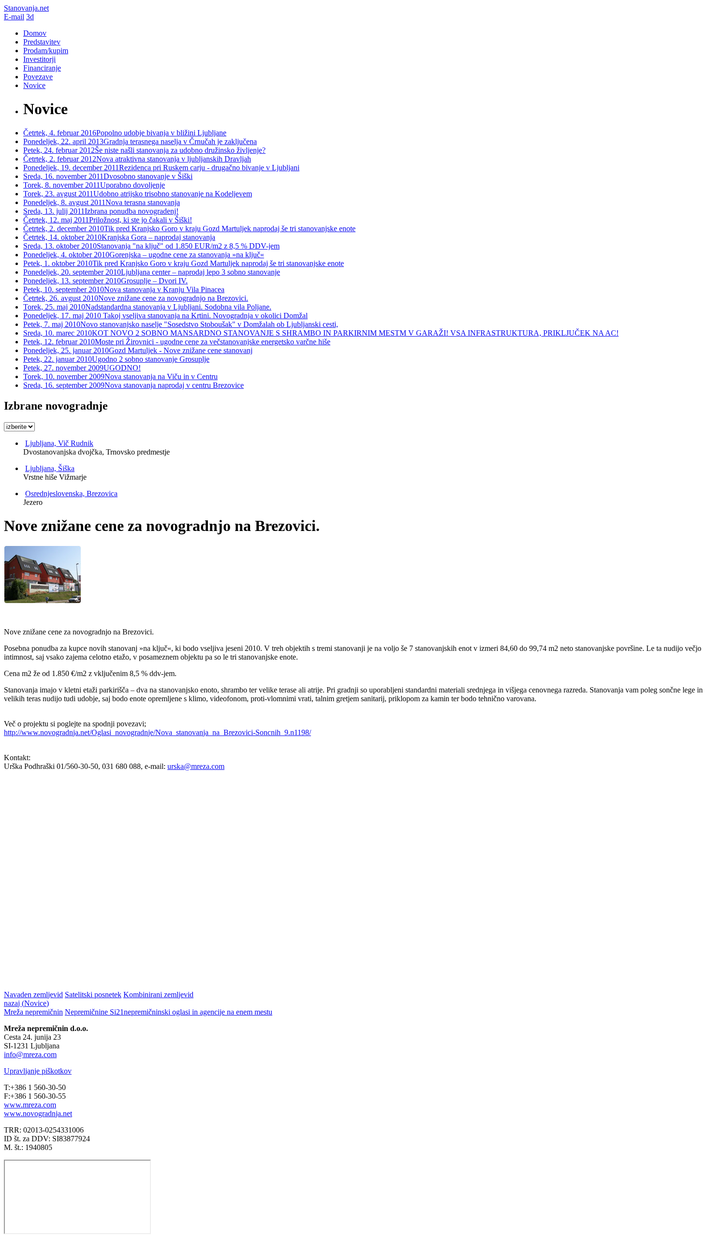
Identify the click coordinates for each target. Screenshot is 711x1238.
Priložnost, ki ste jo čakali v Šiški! (107, 220)
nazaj (26, 1003)
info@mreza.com (30, 1054)
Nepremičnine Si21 (168, 1012)
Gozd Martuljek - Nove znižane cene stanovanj (137, 350)
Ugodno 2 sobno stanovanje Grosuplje (116, 359)
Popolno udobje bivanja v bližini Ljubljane (124, 133)
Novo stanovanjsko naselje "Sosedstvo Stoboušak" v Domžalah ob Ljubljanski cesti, (180, 324)
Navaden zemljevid (33, 994)
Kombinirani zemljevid (158, 994)
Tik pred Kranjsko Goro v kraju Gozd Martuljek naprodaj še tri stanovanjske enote (189, 228)
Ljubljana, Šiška (49, 468)
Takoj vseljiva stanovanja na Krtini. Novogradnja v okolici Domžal (165, 315)
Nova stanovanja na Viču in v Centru (120, 376)
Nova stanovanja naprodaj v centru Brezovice (133, 385)
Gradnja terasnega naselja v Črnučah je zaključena (140, 141)
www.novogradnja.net (38, 1113)
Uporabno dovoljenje (94, 185)
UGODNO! (82, 368)
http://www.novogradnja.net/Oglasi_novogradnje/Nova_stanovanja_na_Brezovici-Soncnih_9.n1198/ (157, 732)
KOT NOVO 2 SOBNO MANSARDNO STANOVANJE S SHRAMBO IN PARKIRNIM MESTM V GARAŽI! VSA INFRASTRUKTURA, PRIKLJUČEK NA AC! (321, 333)
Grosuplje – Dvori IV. (105, 281)
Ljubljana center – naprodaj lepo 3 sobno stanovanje (151, 272)
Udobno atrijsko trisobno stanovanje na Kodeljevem (137, 194)
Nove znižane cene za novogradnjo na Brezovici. (135, 298)
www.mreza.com (30, 1105)
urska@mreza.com (195, 766)
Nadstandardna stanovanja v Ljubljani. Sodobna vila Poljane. (147, 307)
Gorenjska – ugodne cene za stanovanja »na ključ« (143, 255)
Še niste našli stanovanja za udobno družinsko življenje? (144, 150)
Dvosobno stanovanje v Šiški (108, 176)
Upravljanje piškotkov (38, 1071)
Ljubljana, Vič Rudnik (59, 443)
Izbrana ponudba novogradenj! (100, 211)
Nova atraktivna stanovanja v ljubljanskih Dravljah (137, 159)
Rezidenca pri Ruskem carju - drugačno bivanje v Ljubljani (161, 167)
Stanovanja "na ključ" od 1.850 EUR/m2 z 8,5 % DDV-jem (151, 246)
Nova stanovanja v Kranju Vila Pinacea (123, 289)
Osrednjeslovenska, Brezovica (71, 493)
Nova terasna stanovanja (101, 202)
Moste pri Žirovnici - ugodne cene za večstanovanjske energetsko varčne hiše (176, 342)
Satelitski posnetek (93, 994)
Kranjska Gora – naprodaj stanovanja (119, 237)
